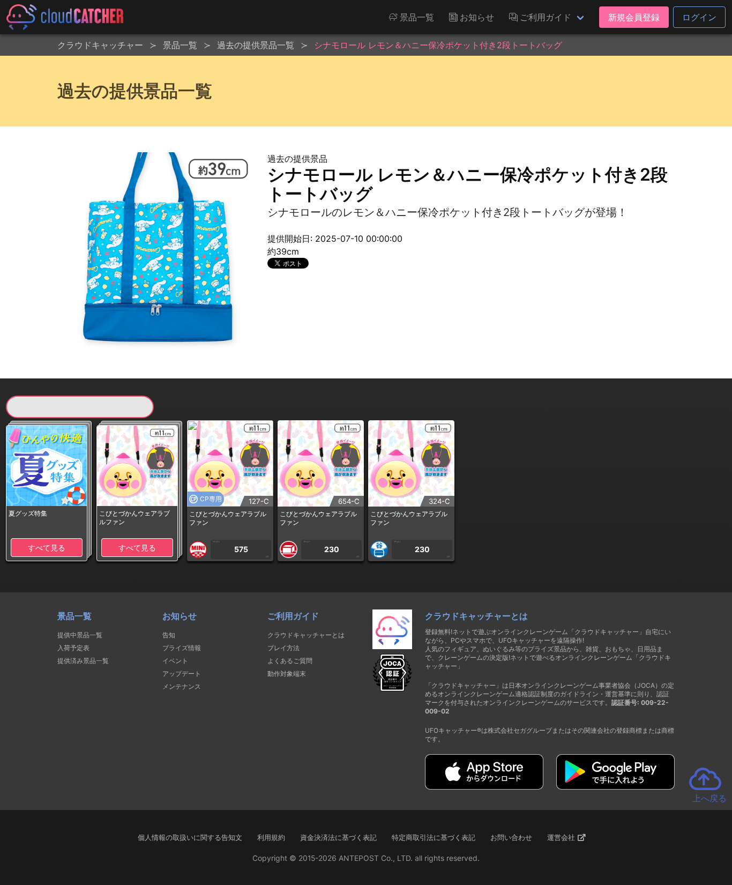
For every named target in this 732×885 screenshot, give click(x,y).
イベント (175, 661)
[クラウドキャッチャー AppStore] (484, 786)
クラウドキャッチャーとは (306, 635)
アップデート (181, 674)
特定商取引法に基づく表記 (433, 837)
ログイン (699, 17)
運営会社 (562, 837)
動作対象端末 (286, 674)
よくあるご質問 (289, 661)
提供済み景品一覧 (83, 661)
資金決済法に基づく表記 (338, 837)
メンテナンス (181, 686)
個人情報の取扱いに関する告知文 (190, 837)
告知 (168, 635)
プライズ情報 (181, 648)
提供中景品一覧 (79, 635)
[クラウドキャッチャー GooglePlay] (615, 786)
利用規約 (271, 837)
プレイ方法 (283, 648)
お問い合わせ (511, 837)
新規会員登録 (634, 17)
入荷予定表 (73, 648)
